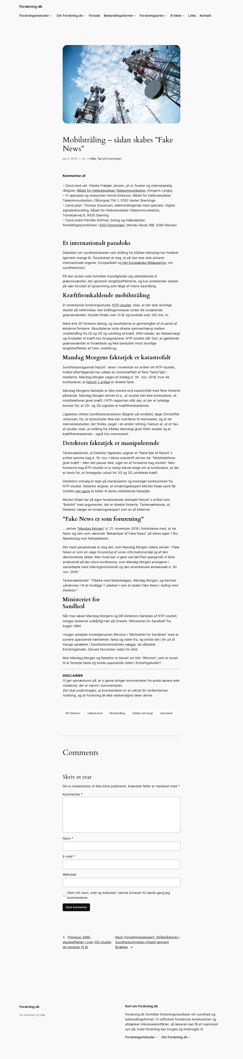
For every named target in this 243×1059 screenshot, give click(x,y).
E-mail (69, 856)
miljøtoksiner (95, 713)
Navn (68, 838)
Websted (69, 874)
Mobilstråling (117, 713)
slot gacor (82, 491)
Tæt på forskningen (109, 158)
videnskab (166, 713)
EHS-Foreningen (112, 225)
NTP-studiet (121, 305)
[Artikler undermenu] (183, 16)
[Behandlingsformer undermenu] (135, 16)
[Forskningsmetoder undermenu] (51, 16)
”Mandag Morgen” (91, 528)
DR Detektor (72, 713)
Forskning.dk (30, 6)
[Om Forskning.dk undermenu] (84, 16)
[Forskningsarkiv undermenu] (166, 16)
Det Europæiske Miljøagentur (144, 263)
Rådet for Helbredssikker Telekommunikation (111, 190)
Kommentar (73, 794)
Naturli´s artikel (98, 382)
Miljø (93, 158)
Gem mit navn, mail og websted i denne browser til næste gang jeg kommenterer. (118, 895)
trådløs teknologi (142, 713)
